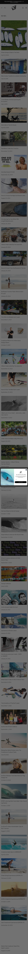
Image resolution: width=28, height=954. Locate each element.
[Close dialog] (26, 469)
